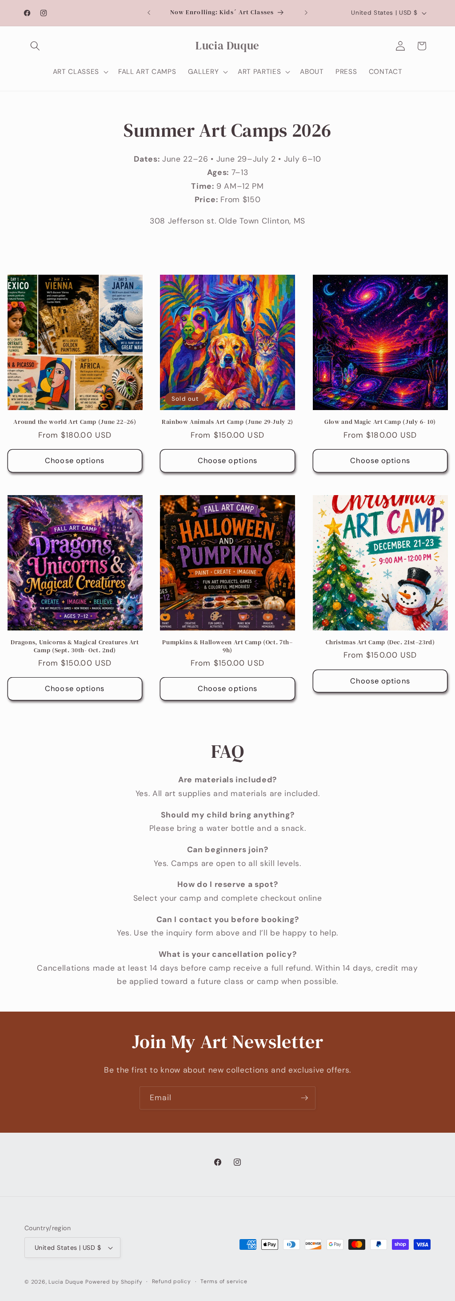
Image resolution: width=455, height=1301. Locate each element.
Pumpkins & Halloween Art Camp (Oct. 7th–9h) (227, 646)
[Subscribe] (304, 1098)
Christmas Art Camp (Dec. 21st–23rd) (380, 642)
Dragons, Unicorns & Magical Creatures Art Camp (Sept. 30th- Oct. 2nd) (75, 646)
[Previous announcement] (149, 13)
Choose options (74, 460)
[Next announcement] (306, 13)
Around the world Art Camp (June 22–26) (74, 422)
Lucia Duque (65, 1281)
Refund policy (171, 1281)
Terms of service (223, 1281)
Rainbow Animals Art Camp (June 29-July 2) (227, 422)
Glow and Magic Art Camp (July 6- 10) (380, 422)
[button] (35, 46)
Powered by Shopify (113, 1281)
